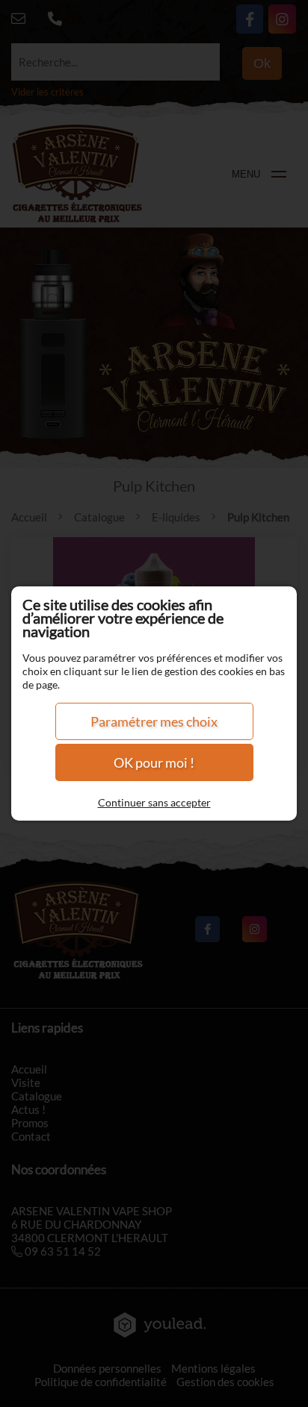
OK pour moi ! (154, 762)
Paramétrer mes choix (154, 721)
